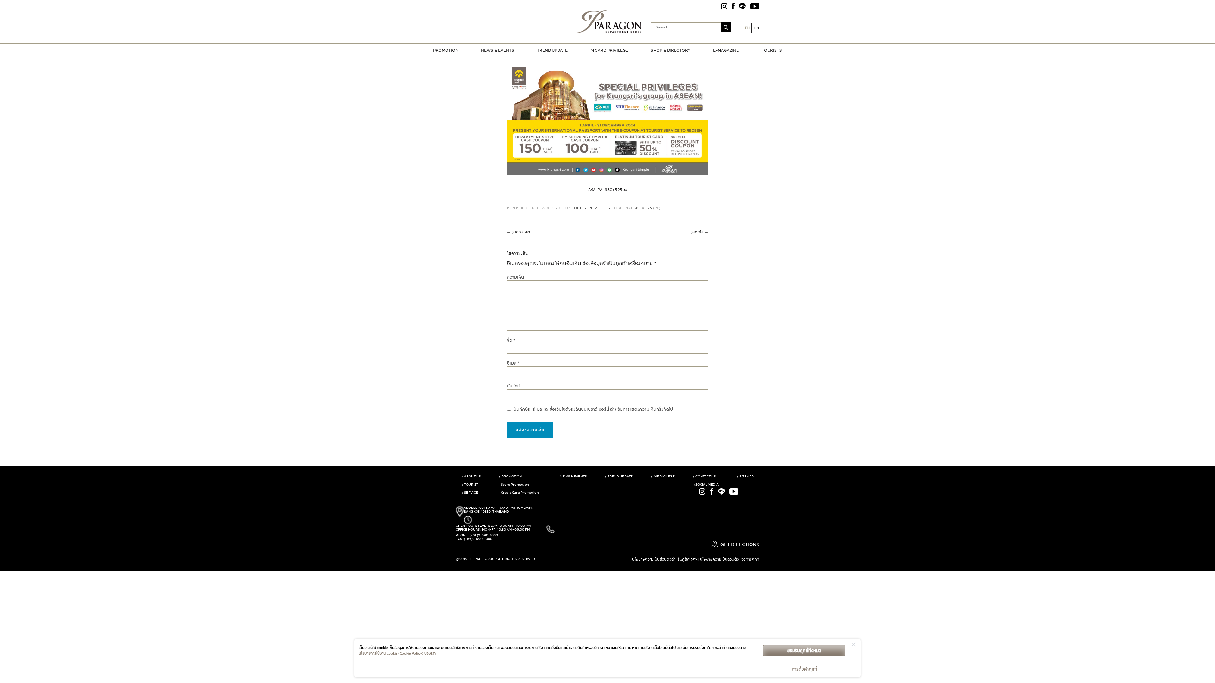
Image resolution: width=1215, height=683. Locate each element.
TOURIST (470, 485)
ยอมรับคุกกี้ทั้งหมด (804, 650)
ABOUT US (471, 476)
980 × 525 (643, 208)
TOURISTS (772, 50)
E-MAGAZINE (726, 50)
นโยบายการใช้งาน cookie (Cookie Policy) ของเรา (397, 653)
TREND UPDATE (552, 50)
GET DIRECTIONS (739, 544)
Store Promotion (514, 485)
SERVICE (470, 493)
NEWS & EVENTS (497, 50)
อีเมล (513, 363)
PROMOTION (445, 50)
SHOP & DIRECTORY (670, 50)
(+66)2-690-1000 (484, 535)
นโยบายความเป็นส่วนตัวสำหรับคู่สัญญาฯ (665, 559)
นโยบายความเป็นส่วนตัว (719, 559)
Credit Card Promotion (519, 493)
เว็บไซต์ (513, 386)
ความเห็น (515, 277)
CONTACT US (704, 476)
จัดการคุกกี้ (750, 559)
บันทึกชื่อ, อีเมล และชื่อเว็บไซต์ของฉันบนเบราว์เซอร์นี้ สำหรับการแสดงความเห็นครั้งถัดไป (593, 409)
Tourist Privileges (591, 208)
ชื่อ (511, 340)
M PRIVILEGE (663, 476)
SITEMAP (745, 476)
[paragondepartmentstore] (607, 21)
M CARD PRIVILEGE (609, 50)
